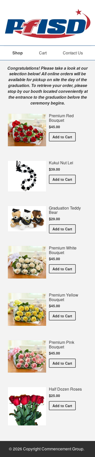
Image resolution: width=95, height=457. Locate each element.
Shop (17, 53)
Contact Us (73, 53)
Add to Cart (64, 136)
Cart (43, 53)
